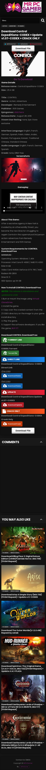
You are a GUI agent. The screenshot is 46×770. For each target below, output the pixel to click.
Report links (36, 44)
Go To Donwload (23, 79)
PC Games (5, 552)
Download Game (14, 376)
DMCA (28, 760)
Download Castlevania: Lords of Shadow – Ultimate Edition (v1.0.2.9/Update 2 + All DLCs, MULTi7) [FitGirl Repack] (22, 745)
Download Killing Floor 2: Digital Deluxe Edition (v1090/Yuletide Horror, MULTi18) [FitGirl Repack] (21, 559)
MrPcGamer (24, 767)
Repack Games (15, 552)
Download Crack (14, 424)
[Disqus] (23, 480)
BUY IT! (15, 328)
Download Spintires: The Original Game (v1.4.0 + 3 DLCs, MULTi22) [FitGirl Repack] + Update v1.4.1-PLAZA (22, 668)
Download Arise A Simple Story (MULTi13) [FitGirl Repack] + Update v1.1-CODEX (21, 595)
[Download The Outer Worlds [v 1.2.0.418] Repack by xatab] (23, 614)
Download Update (15, 405)
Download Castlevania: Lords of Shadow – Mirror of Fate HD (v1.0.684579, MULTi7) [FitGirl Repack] (22, 707)
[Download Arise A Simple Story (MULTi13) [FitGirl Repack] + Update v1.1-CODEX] (23, 578)
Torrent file (12, 353)
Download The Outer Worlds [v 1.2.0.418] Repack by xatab (21, 631)
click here (19, 112)
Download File (23, 48)
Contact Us (20, 760)
